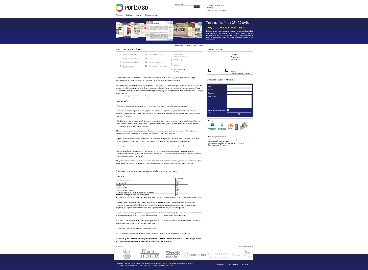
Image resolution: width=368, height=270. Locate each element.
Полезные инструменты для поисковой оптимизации (226, 143)
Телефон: (211, 93)
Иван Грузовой (149, 254)
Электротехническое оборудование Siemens (177, 263)
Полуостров (218, 254)
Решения (119, 15)
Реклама (151, 58)
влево (209, 70)
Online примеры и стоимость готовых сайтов (223, 140)
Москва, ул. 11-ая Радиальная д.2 (217, 10)
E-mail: (210, 90)
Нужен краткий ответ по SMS (216, 111)
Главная (177, 45)
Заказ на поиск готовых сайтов (218, 141)
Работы (129, 15)
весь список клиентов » (246, 246)
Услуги (138, 15)
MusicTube (126, 254)
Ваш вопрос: (212, 96)
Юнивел (241, 254)
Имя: (209, 86)
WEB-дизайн (178, 60)
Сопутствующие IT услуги (217, 145)
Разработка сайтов (129, 54)
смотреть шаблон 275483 (240, 73)
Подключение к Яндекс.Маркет (128, 67)
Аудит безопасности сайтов (181, 64)
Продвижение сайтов (130, 62)
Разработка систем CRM (131, 58)
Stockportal (172, 254)
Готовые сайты (151, 15)
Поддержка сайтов (155, 54)
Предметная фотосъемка (157, 66)
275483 (235, 55)
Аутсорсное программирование (181, 55)
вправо (226, 70)
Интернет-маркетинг (156, 62)
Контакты (245, 264)
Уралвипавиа (195, 254)
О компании (220, 264)
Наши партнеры (232, 264)
